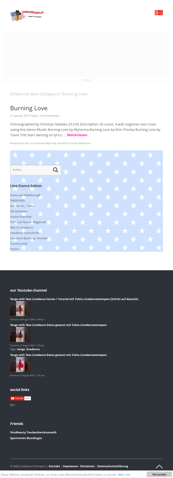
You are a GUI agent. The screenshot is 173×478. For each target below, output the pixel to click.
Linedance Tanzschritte (24, 233)
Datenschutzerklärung (112, 466)
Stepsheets (18, 143)
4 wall (41, 143)
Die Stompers (19, 211)
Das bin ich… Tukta (22, 206)
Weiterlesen (77, 135)
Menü (159, 12)
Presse (14, 249)
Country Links (19, 243)
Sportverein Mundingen (26, 438)
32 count (31, 143)
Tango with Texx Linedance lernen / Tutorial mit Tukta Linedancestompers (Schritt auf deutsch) (74, 299)
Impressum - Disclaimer (79, 466)
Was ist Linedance (21, 227)
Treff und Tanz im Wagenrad (28, 222)
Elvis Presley (71, 143)
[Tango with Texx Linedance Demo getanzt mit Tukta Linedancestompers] (20, 341)
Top (159, 467)
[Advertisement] (86, 54)
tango (21, 349)
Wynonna (85, 143)
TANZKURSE (17, 200)
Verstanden (159, 474)
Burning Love (28, 108)
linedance (33, 349)
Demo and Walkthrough (25, 195)
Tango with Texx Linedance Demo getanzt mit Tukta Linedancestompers (58, 325)
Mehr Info (124, 474)
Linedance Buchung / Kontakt (28, 238)
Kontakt (54, 466)
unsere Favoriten (21, 217)
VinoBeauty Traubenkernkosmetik (33, 432)
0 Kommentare (49, 116)
